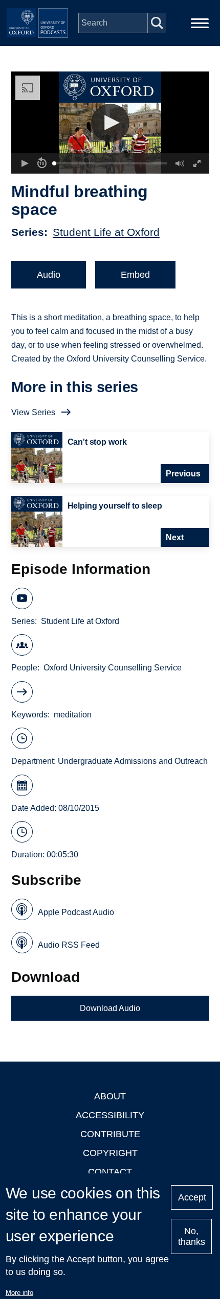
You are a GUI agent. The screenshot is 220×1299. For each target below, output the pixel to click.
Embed (135, 275)
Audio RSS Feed (69, 945)
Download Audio (110, 1008)
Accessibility (110, 1115)
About (110, 1096)
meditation (73, 714)
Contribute (110, 1134)
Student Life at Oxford (106, 232)
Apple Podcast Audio (76, 912)
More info (19, 1292)
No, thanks (191, 1236)
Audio (48, 275)
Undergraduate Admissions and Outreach (133, 761)
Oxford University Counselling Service (112, 667)
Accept (192, 1197)
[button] (110, 123)
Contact (110, 1172)
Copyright (110, 1153)
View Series (33, 412)
